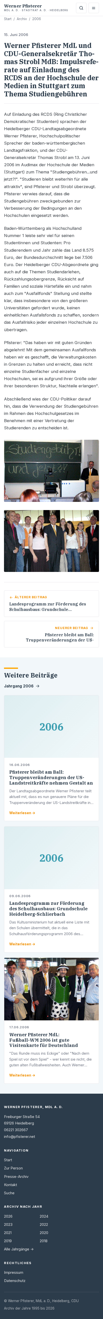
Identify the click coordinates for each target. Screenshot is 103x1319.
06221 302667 (16, 1130)
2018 (44, 1241)
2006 (36, 19)
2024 (44, 1216)
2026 (8, 1216)
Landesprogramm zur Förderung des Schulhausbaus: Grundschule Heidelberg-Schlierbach (48, 908)
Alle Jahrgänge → (19, 1249)
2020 (44, 1233)
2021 (8, 1233)
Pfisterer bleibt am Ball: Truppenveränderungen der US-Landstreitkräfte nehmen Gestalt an (51, 777)
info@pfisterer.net (19, 1136)
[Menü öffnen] (93, 8)
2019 (8, 1241)
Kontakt (10, 1185)
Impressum (13, 1272)
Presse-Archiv (16, 1176)
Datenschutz (15, 1281)
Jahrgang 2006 (19, 686)
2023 (8, 1224)
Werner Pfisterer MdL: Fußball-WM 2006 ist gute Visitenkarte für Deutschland (43, 1040)
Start (8, 19)
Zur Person (13, 1168)
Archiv (22, 19)
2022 (44, 1224)
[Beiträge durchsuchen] (81, 8)
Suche (9, 1193)
